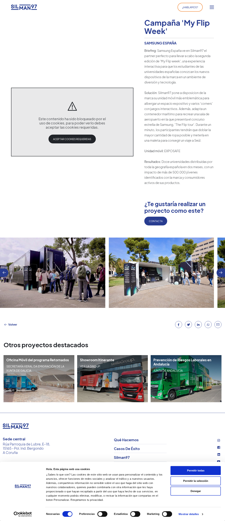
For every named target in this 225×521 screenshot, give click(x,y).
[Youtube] (218, 461)
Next (221, 272)
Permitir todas (195, 470)
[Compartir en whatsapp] (208, 324)
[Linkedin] (218, 454)
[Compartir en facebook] (178, 324)
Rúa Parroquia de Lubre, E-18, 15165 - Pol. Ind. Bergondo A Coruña (26, 448)
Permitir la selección (195, 480)
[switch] (102, 514)
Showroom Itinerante (97, 360)
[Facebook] (218, 447)
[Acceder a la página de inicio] (24, 7)
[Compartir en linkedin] (198, 324)
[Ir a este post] (39, 378)
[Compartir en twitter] (188, 324)
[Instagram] (218, 440)
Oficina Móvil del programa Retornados (37, 360)
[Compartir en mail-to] (217, 324)
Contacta (156, 221)
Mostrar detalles (189, 514)
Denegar (196, 491)
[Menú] (212, 7)
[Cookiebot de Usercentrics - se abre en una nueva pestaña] (22, 514)
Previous (4, 272)
